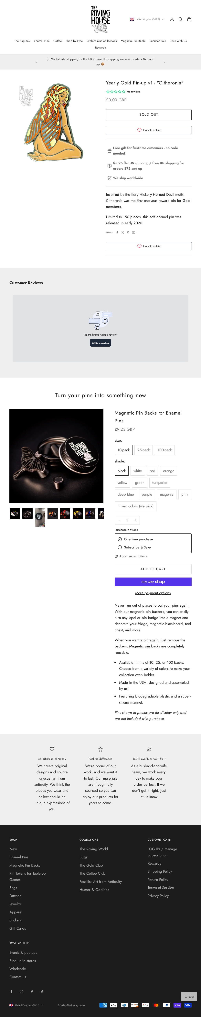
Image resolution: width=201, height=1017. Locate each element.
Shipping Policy (160, 871)
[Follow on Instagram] (22, 991)
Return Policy (158, 879)
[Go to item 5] (65, 513)
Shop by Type (74, 41)
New (13, 849)
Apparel (15, 912)
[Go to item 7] (90, 513)
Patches (15, 895)
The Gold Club (91, 865)
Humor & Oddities (94, 889)
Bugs (83, 857)
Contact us (17, 976)
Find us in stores (22, 960)
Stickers (15, 920)
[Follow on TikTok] (42, 991)
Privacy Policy (158, 895)
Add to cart (153, 569)
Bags (13, 887)
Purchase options (126, 530)
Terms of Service (161, 887)
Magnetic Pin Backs (133, 41)
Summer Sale (158, 41)
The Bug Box (22, 41)
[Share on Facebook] (117, 232)
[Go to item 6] (77, 513)
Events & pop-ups (23, 952)
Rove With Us (178, 41)
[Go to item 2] (27, 513)
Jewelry (15, 904)
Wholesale (17, 968)
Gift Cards (17, 928)
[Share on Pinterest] (128, 232)
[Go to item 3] (40, 517)
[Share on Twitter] (122, 232)
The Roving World (93, 849)
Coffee (57, 41)
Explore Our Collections (102, 41)
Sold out (148, 114)
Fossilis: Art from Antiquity (100, 881)
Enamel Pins (41, 41)
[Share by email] (133, 232)
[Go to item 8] (102, 513)
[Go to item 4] (52, 513)
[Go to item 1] (14, 513)
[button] (153, 556)
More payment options (153, 593)
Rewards (100, 47)
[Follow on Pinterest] (32, 991)
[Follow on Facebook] (11, 991)
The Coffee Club (92, 873)
